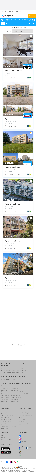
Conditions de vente (13, 470)
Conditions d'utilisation (7, 468)
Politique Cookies (18, 468)
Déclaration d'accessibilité (28, 471)
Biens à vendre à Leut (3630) (9, 390)
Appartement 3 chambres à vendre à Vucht (13, 370)
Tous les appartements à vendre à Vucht (12, 372)
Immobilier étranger (15, 11)
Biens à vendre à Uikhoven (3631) (10, 401)
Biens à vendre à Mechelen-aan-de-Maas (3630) (14, 393)
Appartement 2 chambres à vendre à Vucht (13, 369)
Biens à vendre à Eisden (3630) (10, 388)
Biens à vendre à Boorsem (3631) (10, 399)
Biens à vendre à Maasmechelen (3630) (12, 392)
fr (33, 12)
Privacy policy (27, 468)
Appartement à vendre (13, 70)
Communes (17, 471)
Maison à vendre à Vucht (8, 379)
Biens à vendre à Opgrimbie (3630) (11, 397)
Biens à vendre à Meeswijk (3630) (10, 395)
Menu (33, 16)
